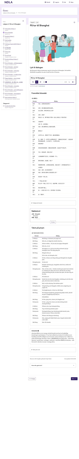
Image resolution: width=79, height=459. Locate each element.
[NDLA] (8, 2)
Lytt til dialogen (36, 67)
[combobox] (69, 82)
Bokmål (48, 2)
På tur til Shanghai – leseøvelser (12, 86)
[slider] (46, 82)
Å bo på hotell (8, 55)
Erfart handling (8, 40)
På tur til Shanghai (9, 32)
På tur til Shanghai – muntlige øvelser (13, 74)
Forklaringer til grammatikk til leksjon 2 (13, 44)
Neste (73, 378)
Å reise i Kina (7, 51)
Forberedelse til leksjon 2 (10, 28)
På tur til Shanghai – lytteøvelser (12, 70)
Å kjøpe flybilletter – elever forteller (12, 78)
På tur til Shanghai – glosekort (11, 66)
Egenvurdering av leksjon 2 (11, 97)
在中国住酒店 (8, 47)
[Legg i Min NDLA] (74, 22)
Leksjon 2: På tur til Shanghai (9, 12)
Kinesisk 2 (5, 10)
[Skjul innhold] (23, 20)
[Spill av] (36, 82)
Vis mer (53, 222)
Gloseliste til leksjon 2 (9, 36)
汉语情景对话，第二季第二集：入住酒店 (14, 82)
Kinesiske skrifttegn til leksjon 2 (11, 59)
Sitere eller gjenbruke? (36, 365)
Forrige (33, 378)
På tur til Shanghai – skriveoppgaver (13, 93)
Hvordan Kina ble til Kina (10, 106)
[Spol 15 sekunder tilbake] (33, 82)
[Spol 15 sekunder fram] (40, 82)
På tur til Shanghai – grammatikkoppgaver (14, 89)
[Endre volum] (72, 82)
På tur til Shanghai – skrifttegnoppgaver (13, 63)
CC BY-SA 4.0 (42, 86)
